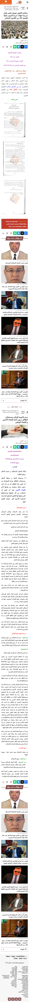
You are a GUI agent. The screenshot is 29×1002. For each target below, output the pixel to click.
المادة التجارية (25, 985)
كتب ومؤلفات (14, 985)
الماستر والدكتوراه (5, 975)
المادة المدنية (25, 989)
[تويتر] (16, 999)
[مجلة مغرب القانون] (19, 2)
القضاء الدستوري (24, 980)
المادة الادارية (25, 984)
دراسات (15, 979)
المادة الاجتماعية (24, 983)
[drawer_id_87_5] (27, 2)
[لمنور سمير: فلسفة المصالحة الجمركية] (14, 253)
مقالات (15, 966)
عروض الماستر (14, 983)
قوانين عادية (25, 970)
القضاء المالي (25, 981)
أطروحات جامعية (13, 976)
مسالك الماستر (6, 978)
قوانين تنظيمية (25, 969)
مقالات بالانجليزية (13, 972)
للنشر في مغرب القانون (23, 991)
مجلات (15, 986)
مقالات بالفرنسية (13, 971)
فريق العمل (25, 995)
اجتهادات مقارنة (25, 978)
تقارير (15, 978)
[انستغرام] (9, 999)
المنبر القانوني (25, 976)
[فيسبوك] (19, 999)
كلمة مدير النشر (25, 994)
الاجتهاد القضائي (23, 412)
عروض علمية (14, 984)
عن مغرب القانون (24, 990)
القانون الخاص (14, 967)
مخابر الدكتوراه (6, 976)
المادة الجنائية (25, 986)
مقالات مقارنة (14, 970)
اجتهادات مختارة (23, 8)
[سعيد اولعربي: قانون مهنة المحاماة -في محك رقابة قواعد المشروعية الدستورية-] (14, 277)
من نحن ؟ (26, 993)
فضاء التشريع (25, 966)
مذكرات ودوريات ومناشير (23, 971)
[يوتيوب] (13, 999)
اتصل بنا (26, 996)
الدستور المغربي (24, 967)
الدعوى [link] (26, 659)
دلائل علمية (14, 980)
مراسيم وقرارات (24, 972)
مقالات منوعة (14, 974)
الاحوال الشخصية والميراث (23, 979)
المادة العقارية (25, 988)
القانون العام (14, 969)
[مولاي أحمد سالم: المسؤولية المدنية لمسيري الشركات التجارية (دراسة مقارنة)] (14, 357)
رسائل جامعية (14, 981)
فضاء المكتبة (14, 975)
